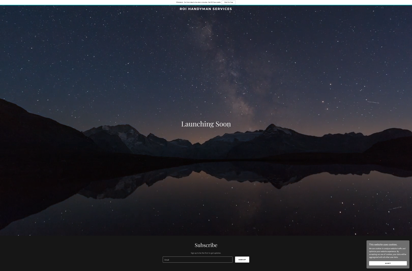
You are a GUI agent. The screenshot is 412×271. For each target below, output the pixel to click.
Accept (388, 263)
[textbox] (197, 260)
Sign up (242, 259)
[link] (206, 9)
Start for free (228, 2)
